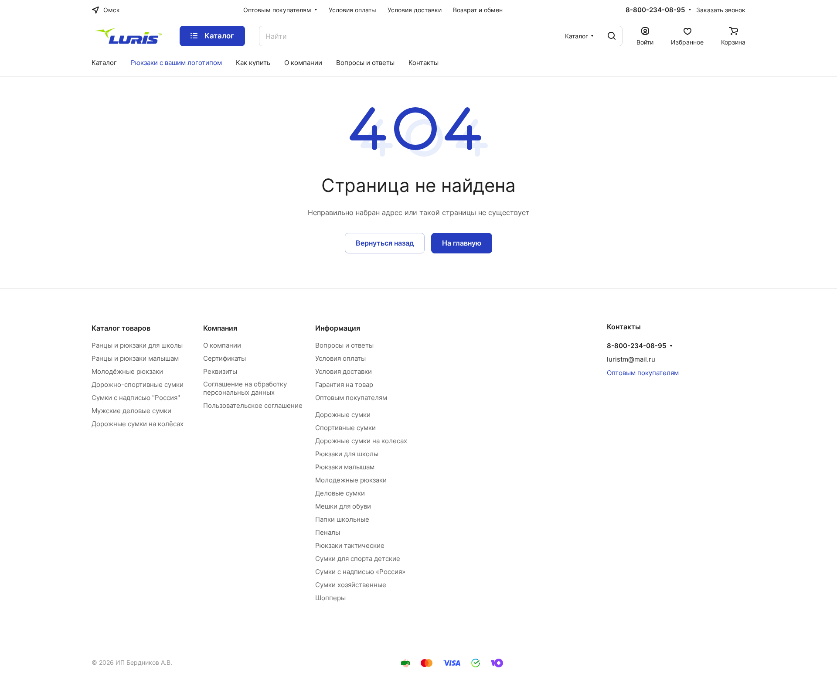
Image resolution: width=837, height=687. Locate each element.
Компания (220, 328)
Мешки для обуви (343, 506)
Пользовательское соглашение (253, 405)
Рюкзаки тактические (349, 545)
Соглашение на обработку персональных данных (245, 388)
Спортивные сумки (345, 428)
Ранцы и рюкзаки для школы (137, 345)
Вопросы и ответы (344, 345)
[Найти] (612, 36)
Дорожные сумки (343, 414)
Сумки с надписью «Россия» (360, 571)
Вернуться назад (385, 243)
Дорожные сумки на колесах (361, 441)
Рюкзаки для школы (346, 454)
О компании (222, 345)
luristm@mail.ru (631, 359)
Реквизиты (220, 371)
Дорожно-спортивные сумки (138, 384)
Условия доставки (343, 371)
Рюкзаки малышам (344, 467)
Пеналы (327, 532)
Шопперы (330, 598)
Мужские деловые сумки (131, 411)
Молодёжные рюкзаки (127, 371)
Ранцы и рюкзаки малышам (135, 358)
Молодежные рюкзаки (351, 480)
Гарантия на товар (344, 384)
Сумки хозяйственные (350, 585)
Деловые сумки (340, 493)
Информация (337, 328)
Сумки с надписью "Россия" (136, 397)
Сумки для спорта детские (357, 558)
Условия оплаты (340, 358)
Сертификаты (224, 358)
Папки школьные (342, 519)
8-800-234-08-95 (655, 10)
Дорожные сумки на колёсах (138, 424)
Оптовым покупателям (351, 397)
